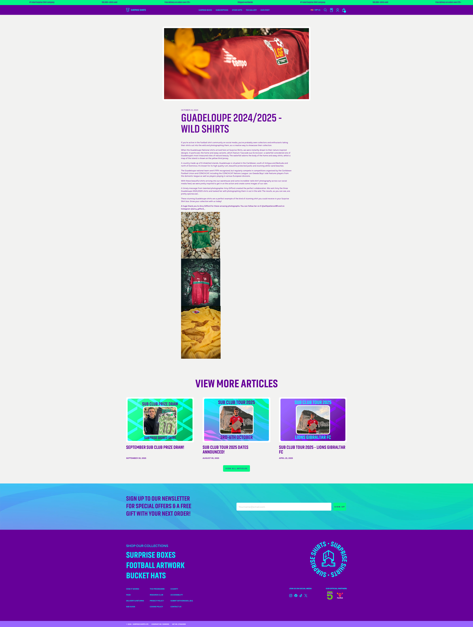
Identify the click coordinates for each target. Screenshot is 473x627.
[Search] (325, 10)
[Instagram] (290, 595)
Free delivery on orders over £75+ (398, 2)
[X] (305, 595)
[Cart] (344, 10)
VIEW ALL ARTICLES (236, 468)
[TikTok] (300, 595)
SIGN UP (340, 506)
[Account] (331, 10)
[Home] (136, 10)
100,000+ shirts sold (59, 2)
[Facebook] (295, 595)
